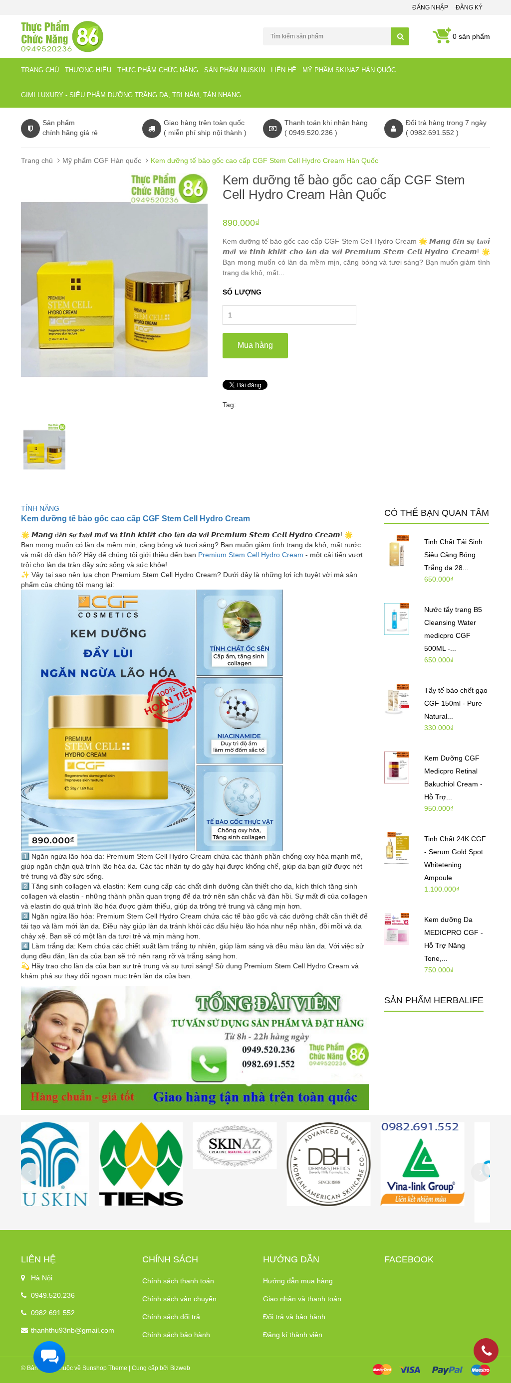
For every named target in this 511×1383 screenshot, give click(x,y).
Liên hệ (283, 70)
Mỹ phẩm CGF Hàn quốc (101, 160)
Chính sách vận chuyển (179, 1299)
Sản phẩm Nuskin (234, 70)
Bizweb (180, 1368)
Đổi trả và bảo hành (294, 1317)
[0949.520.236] (487, 1353)
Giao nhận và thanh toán (302, 1299)
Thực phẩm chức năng (157, 70)
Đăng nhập (430, 7)
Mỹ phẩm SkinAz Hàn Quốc (349, 70)
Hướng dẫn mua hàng (298, 1281)
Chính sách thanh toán (178, 1281)
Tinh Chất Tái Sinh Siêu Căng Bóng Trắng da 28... (453, 555)
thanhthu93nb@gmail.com (72, 1330)
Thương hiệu (88, 70)
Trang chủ (40, 70)
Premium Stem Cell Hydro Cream (250, 555)
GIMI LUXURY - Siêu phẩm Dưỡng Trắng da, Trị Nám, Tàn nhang (131, 95)
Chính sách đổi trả (171, 1317)
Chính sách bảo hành (176, 1335)
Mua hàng (255, 345)
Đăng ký (469, 7)
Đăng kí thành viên (292, 1335)
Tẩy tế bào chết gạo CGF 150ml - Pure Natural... (456, 703)
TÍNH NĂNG (40, 508)
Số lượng (242, 292)
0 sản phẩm (471, 36)
